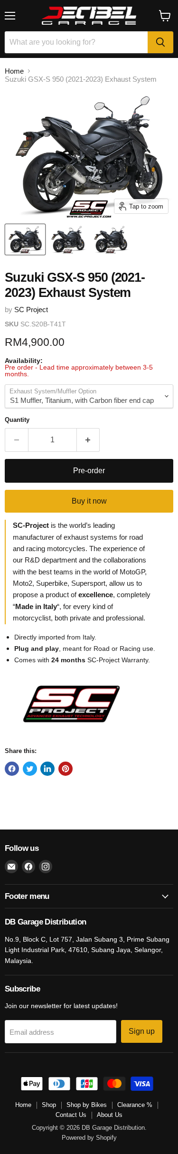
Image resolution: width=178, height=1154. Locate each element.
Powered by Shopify (89, 1137)
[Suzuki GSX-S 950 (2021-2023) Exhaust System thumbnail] (25, 239)
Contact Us (71, 1114)
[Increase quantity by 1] (88, 440)
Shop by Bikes (86, 1104)
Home (14, 71)
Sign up (142, 1031)
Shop (49, 1104)
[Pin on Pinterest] (65, 769)
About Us (109, 1114)
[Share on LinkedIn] (47, 769)
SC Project (31, 309)
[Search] (160, 42)
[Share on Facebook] (12, 769)
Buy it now (89, 501)
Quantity (17, 419)
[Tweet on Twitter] (30, 769)
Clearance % (134, 1104)
